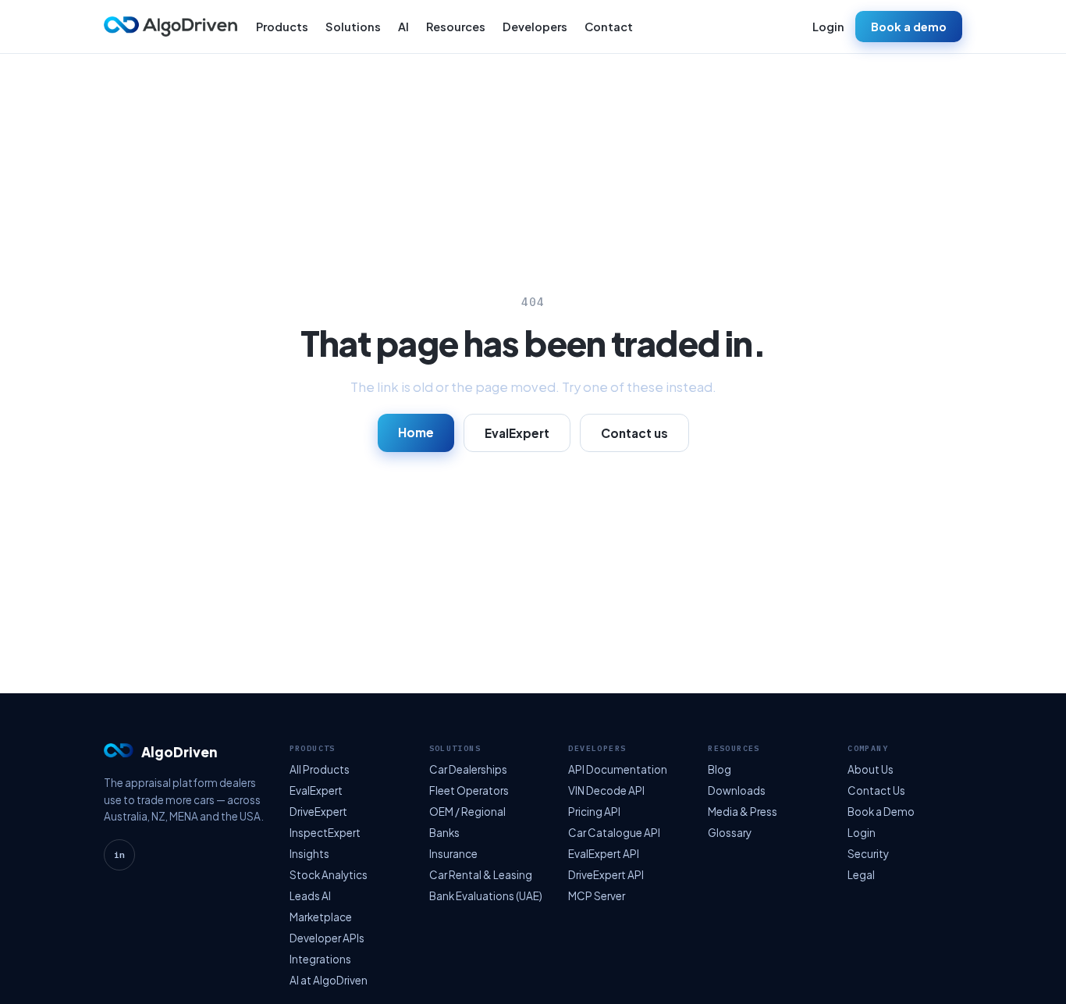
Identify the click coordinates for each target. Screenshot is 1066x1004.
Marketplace (321, 917)
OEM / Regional (467, 811)
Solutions (353, 27)
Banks (444, 832)
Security (868, 853)
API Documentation (617, 769)
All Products (320, 769)
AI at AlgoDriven (329, 980)
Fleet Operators (469, 790)
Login (828, 27)
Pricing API (594, 811)
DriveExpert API (606, 874)
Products (282, 27)
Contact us (634, 432)
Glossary (730, 832)
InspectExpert (325, 832)
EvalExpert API (603, 853)
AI (403, 27)
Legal (861, 874)
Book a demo (909, 27)
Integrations (320, 959)
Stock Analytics (329, 874)
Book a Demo (881, 811)
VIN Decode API (606, 790)
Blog (719, 769)
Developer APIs (327, 938)
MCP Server (596, 896)
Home (416, 432)
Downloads (737, 790)
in (119, 854)
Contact (609, 27)
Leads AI (310, 896)
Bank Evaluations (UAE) (485, 896)
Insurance (453, 853)
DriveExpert (318, 811)
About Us (870, 769)
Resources (455, 27)
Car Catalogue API (614, 832)
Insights (309, 853)
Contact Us (876, 790)
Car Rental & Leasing (480, 874)
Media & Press (742, 811)
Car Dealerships (468, 769)
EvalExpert (517, 432)
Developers (535, 27)
